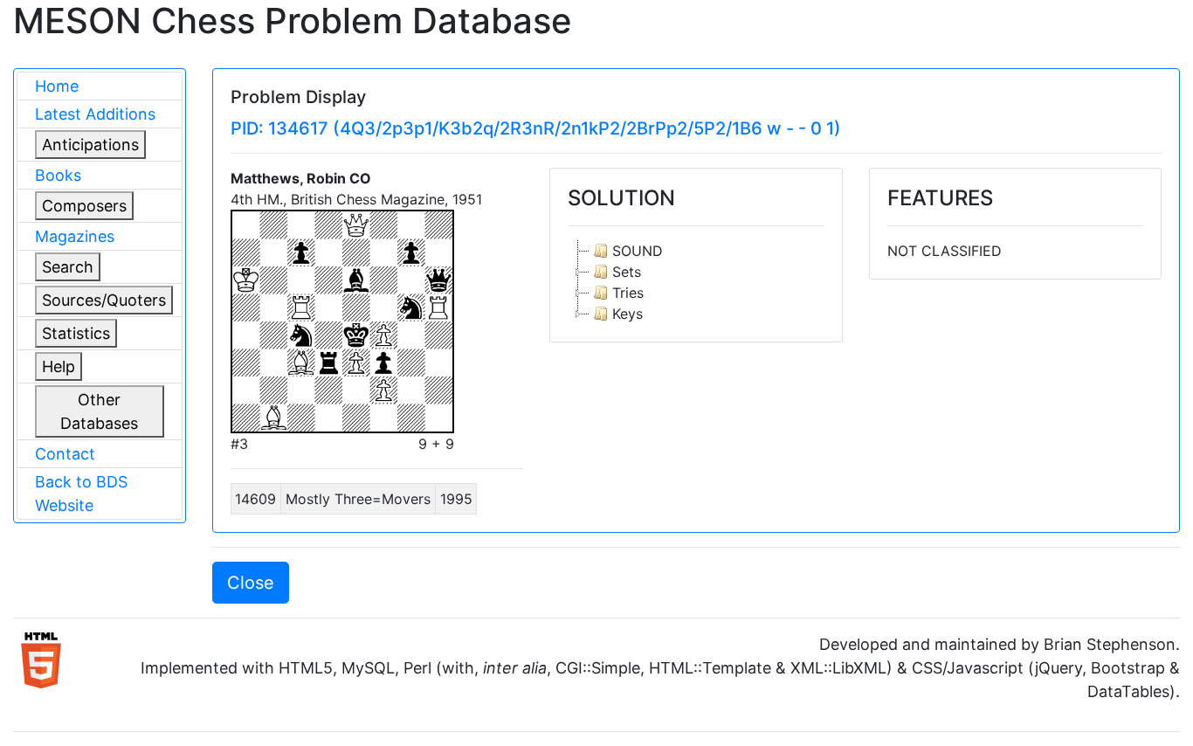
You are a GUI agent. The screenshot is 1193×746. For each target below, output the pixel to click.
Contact (65, 454)
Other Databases (99, 411)
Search (67, 267)
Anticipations (90, 144)
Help (58, 366)
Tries (628, 292)
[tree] (696, 282)
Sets (626, 271)
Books (58, 175)
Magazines (74, 236)
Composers (84, 206)
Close (250, 582)
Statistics (76, 333)
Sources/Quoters (104, 300)
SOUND (637, 250)
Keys (627, 313)
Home (57, 86)
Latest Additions (95, 114)
